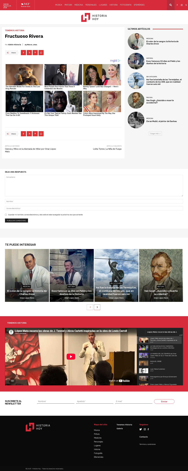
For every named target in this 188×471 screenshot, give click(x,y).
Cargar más (154, 133)
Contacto (143, 437)
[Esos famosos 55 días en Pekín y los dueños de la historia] (136, 61)
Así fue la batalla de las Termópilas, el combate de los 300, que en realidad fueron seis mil (164, 81)
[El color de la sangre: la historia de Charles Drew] (136, 41)
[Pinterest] (35, 52)
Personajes (90, 5)
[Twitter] (186, 3)
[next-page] (97, 307)
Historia (114, 5)
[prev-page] (90, 307)
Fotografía (98, 453)
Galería (120, 428)
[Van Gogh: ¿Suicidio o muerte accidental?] (136, 100)
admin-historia (14, 44)
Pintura (68, 5)
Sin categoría (151, 76)
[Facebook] (177, 3)
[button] (171, 5)
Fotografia (125, 5)
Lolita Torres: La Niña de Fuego (107, 149)
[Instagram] (181, 3)
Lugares (103, 5)
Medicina (79, 5)
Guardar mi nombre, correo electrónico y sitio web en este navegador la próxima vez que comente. (45, 215)
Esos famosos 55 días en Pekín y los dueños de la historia (163, 62)
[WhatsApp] (41, 52)
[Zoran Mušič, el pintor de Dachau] (136, 120)
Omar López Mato (27, 298)
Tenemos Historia (14, 30)
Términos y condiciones (147, 444)
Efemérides (139, 5)
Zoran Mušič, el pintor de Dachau (161, 121)
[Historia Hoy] (94, 17)
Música (58, 5)
